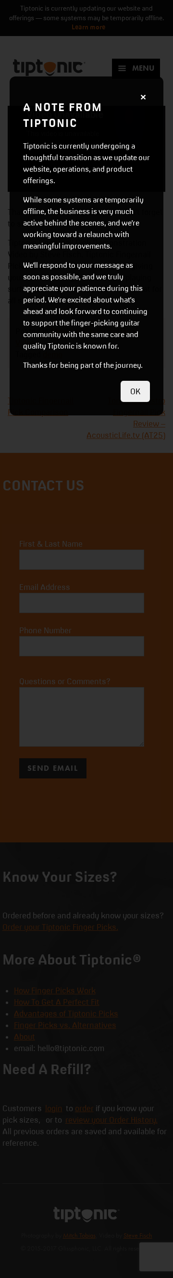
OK (135, 391)
